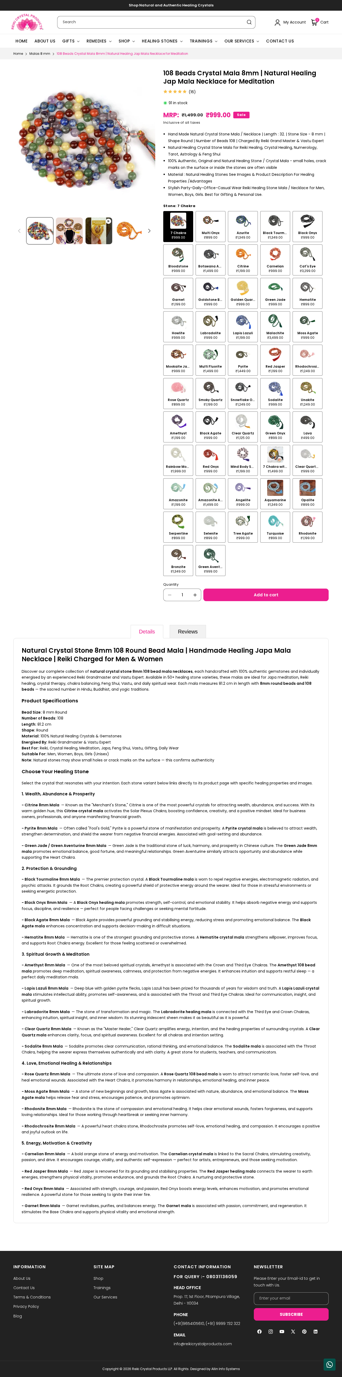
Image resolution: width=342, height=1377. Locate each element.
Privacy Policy (26, 1306)
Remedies (97, 41)
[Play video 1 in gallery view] (99, 230)
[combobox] (156, 22)
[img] (175, 92)
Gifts (68, 41)
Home (18, 53)
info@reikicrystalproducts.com (203, 1344)
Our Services (239, 41)
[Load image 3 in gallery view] (128, 230)
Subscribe (291, 1314)
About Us (21, 1278)
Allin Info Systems (225, 1369)
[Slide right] (149, 231)
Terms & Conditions (32, 1297)
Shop (124, 41)
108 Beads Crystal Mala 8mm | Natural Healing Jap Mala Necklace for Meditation (122, 53)
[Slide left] (19, 231)
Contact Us (24, 1287)
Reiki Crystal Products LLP (152, 1369)
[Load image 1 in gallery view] (39, 230)
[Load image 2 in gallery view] (69, 230)
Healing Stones (159, 41)
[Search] (249, 22)
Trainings (201, 41)
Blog (17, 1316)
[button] (320, 22)
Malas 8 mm (39, 53)
